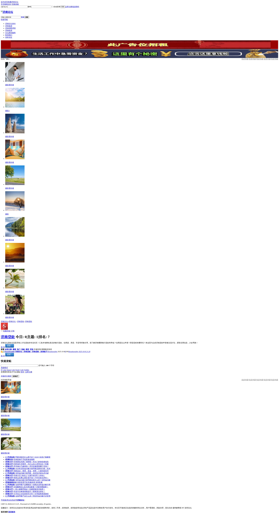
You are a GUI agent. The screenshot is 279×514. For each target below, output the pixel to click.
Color (4, 370)
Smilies (26, 370)
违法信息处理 (11, 500)
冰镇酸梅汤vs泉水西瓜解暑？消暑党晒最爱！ (31, 487)
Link (13, 370)
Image (9, 370)
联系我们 (8, 35)
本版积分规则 (6, 376)
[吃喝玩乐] (9, 459)
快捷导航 (4, 19)
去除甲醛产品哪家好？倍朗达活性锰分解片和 (32, 485)
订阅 (12, 331)
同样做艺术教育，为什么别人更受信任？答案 (31, 464)
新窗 (2, 349)
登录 (62, 7)
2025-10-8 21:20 (84, 352)
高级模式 (4, 368)
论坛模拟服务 (10, 33)
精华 (27, 349)
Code (22, 370)
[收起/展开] (2, 331)
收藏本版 (7, 331)
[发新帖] (9, 347)
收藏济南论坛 (13, 2)
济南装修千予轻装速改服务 (24, 459)
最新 (14, 349)
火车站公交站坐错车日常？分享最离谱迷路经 (31, 494)
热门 (18, 349)
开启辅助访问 (6, 4)
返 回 (3, 347)
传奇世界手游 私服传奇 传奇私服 (30, 482)
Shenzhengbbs (52, 352)
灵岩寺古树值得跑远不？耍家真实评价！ (29, 491)
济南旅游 (8, 26)
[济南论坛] (7, 12)
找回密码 (75, 7)
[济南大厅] (9, 462)
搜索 (23, 17)
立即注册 (68, 7)
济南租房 (8, 30)
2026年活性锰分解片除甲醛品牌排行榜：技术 (32, 469)
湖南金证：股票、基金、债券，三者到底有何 (31, 471)
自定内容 (274, 59)
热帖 (23, 349)
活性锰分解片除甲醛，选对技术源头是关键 (32, 473)
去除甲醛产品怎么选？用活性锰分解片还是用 (32, 496)
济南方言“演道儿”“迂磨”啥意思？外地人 (29, 475)
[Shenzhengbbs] (9, 352)
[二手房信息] (10, 457)
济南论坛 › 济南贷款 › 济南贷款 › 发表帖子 (31, 352)
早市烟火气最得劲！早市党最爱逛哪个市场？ (31, 466)
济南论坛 (10, 24)
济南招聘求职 (10, 28)
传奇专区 (8, 37)
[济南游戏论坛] (11, 482)
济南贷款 (20, 321)
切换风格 (15, 4)
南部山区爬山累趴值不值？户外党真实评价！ (31, 478)
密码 (29, 7)
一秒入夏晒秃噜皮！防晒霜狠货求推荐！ (29, 489)
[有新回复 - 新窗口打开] (2, 352)
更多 (32, 349)
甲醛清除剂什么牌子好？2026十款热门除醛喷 (32, 457)
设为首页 (4, 2)
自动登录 (57, 7)
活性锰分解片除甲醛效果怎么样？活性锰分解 (32, 480)
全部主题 (8, 349)
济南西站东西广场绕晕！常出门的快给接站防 (31, 462)
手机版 (3, 500)
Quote (17, 370)
